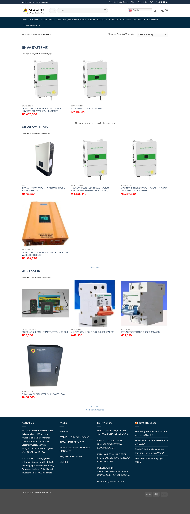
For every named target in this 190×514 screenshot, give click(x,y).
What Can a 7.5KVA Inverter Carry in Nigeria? (151, 442)
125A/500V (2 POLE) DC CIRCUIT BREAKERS (140, 332)
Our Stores (123, 2)
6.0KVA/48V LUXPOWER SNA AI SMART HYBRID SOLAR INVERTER (44, 189)
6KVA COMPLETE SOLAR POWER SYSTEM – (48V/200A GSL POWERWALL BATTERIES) (90, 189)
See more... (95, 267)
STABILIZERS (152, 20)
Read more (47, 472)
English (136, 10)
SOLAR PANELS (48, 20)
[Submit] (105, 10)
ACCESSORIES (33, 271)
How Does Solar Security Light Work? (149, 460)
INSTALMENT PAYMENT (72, 442)
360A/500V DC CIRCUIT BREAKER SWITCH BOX (43, 394)
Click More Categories (95, 410)
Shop (36, 34)
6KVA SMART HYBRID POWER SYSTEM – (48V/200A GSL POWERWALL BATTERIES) (144, 189)
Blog (133, 2)
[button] (155, 11)
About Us (112, 2)
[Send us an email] (164, 2)
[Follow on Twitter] (161, 2)
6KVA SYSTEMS (35, 127)
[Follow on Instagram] (159, 2)
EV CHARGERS (139, 20)
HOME (25, 20)
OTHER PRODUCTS (31, 25)
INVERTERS (34, 20)
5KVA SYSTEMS (35, 47)
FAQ (151, 2)
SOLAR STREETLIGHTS (98, 20)
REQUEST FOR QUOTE (71, 456)
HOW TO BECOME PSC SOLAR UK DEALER (75, 449)
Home (26, 34)
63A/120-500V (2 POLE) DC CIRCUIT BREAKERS (92, 332)
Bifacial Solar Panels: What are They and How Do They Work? (149, 451)
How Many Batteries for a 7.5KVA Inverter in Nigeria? (151, 433)
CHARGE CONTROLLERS (120, 20)
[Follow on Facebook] (156, 2)
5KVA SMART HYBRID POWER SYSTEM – (89, 108)
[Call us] (166, 2)
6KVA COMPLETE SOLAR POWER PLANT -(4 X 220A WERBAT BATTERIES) (45, 253)
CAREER (64, 461)
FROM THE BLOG (146, 422)
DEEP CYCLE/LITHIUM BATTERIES (71, 20)
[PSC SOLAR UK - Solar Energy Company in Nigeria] (33, 10)
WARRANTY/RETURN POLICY (74, 436)
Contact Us (142, 2)
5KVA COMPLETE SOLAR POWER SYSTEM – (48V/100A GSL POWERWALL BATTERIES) (41, 109)
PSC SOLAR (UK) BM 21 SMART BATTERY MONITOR (45, 332)
